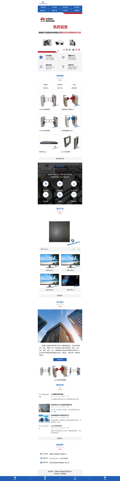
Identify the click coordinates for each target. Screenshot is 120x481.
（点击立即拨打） (59, 458)
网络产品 (54, 10)
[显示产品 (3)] (60, 232)
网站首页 (43, 7)
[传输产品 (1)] (49, 142)
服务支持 (65, 7)
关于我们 (54, 7)
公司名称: (45, 454)
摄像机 (46, 84)
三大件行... (65, 10)
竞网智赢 (63, 473)
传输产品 (45, 88)
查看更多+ (60, 295)
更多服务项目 (60, 158)
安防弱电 (76, 7)
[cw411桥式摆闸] (71, 142)
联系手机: (45, 458)
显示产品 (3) (44, 249)
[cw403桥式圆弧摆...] (49, 100)
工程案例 (76, 10)
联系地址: (45, 462)
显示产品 (60, 88)
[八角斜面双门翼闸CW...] (71, 100)
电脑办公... (43, 10)
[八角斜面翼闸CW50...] (71, 121)
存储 (74, 84)
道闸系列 (60, 84)
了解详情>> (60, 359)
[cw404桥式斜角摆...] (49, 121)
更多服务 (74, 88)
